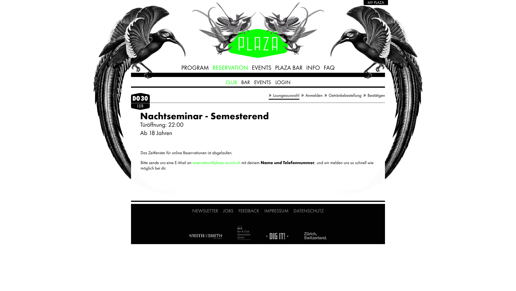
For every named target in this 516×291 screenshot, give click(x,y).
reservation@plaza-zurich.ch (216, 163)
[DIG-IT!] (277, 236)
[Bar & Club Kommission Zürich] (244, 233)
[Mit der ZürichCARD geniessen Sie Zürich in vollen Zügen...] (315, 236)
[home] (258, 47)
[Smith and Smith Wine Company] (205, 236)
